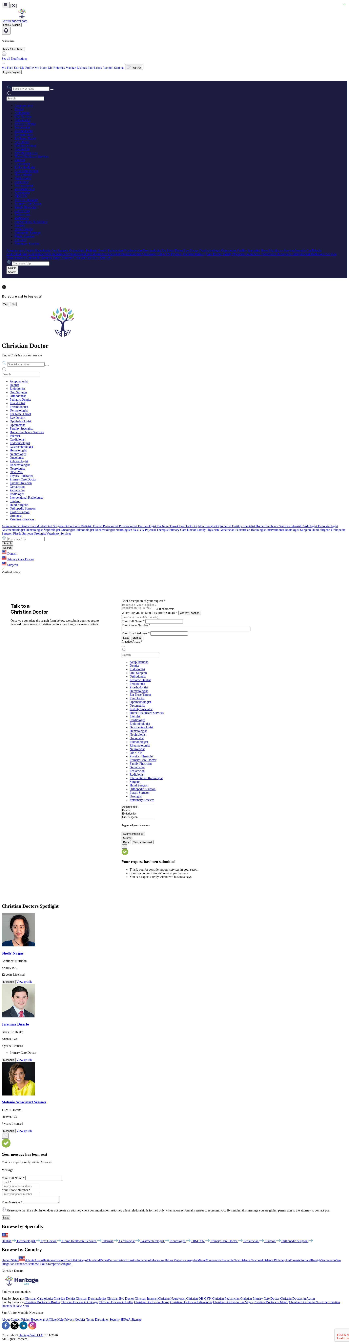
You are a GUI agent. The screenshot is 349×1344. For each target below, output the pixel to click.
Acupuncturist (24, 105)
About (6, 1319)
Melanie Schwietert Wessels (24, 1102)
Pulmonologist (24, 185)
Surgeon (20, 225)
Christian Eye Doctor (120, 1298)
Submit (127, 838)
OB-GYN (21, 196)
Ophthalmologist (25, 145)
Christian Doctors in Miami (270, 1302)
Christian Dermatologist (91, 1298)
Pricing (25, 1319)
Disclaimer (102, 1319)
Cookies (80, 1319)
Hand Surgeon (24, 229)
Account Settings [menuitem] (113, 67)
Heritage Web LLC (31, 1335)
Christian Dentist (64, 1298)
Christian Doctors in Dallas (116, 1302)
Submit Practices (133, 833)
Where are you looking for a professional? (150, 612)
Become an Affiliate (44, 1319)
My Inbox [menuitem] (41, 67)
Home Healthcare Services (31, 156)
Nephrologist (23, 178)
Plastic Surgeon (24, 236)
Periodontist (22, 127)
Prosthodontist (24, 131)
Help (60, 1319)
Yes (5, 304)
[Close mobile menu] (14, 6)
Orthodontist (22, 120)
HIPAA (125, 1319)
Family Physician (26, 207)
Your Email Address (136, 633)
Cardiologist (22, 163)
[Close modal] (5, 1136)
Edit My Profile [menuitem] (24, 67)
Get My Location (189, 612)
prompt (137, 637)
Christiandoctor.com (14, 21)
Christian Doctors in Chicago (79, 1302)
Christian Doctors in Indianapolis (191, 1302)
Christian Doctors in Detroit (151, 1302)
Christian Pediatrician (226, 1298)
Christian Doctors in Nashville (308, 1302)
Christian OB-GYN (198, 1298)
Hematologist (23, 174)
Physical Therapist (26, 200)
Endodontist (22, 113)
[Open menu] (6, 5)
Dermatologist (24, 134)
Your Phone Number (136, 625)
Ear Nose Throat (25, 138)
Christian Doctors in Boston (42, 1302)
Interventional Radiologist (31, 221)
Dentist (19, 109)
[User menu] (3, 63)
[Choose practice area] (123, 646)
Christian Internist (146, 1298)
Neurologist (22, 192)
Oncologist (21, 182)
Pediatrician (22, 214)
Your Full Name (133, 621)
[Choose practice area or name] (52, 89)
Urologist (20, 240)
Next (126, 637)
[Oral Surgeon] (138, 817)
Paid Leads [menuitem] (95, 67)
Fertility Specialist (26, 153)
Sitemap (136, 1319)
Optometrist (22, 149)
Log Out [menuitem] (136, 67)
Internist (20, 160)
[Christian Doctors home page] (22, 17)
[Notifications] (6, 30)
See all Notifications (14, 58)
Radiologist (22, 218)
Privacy (69, 1319)
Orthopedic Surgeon (27, 232)
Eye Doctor (22, 142)
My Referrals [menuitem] (56, 67)
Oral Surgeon (23, 116)
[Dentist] (138, 810)
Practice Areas (132, 641)
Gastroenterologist (26, 171)
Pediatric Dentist (25, 123)
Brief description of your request (143, 601)
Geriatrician (22, 211)
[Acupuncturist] (138, 807)
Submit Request (142, 842)
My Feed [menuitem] (7, 67)
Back (126, 842)
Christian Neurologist (171, 1298)
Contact (15, 1319)
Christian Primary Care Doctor (259, 1298)
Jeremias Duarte (15, 1024)
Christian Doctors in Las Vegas (233, 1302)
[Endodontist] (138, 814)
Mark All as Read (13, 49)
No (13, 304)
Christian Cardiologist (39, 1298)
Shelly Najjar (13, 953)
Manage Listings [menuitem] (76, 67)
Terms (90, 1319)
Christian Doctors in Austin (297, 1298)
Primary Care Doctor (28, 203)
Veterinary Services (27, 243)
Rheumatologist (25, 189)
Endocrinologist (25, 167)
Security (114, 1319)
